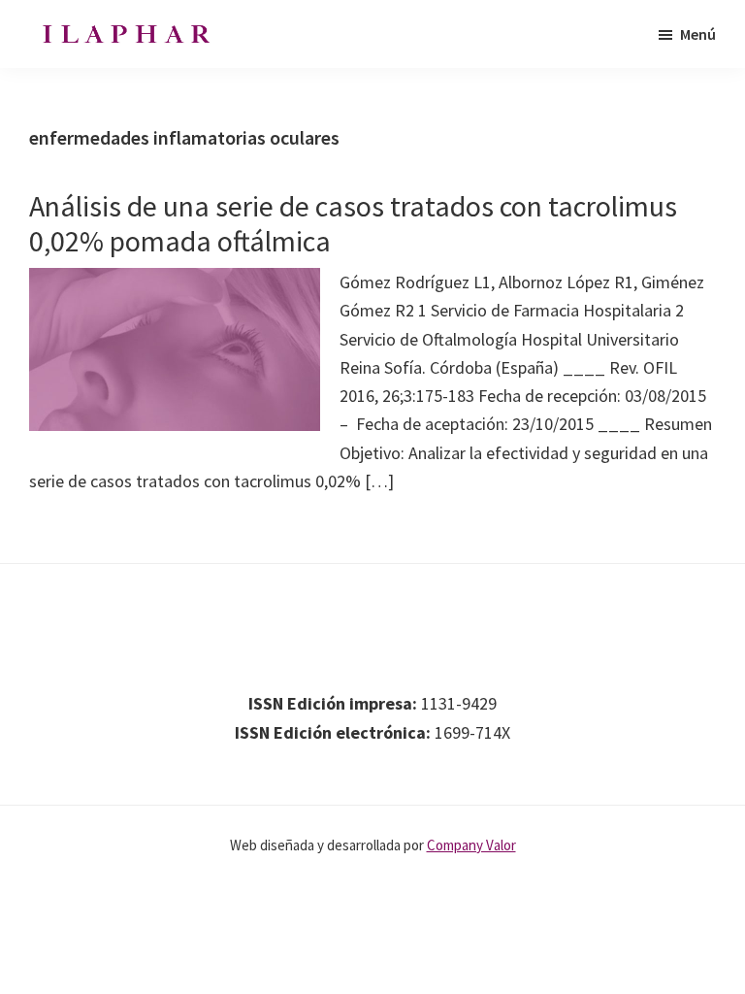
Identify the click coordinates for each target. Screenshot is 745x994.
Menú (698, 34)
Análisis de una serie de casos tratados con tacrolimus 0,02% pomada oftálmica (353, 223)
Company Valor (471, 845)
